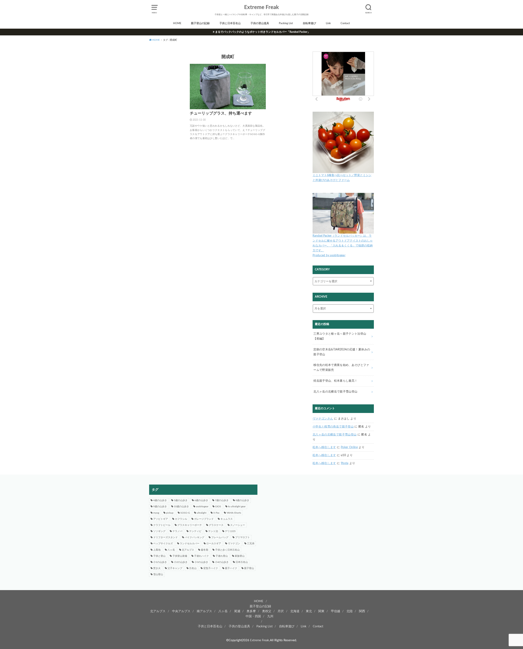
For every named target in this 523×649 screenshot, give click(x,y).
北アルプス (188, 550)
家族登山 (240, 556)
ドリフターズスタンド (165, 537)
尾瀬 (237, 611)
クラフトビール (161, 525)
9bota (345, 463)
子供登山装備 (179, 556)
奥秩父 (266, 611)
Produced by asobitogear (329, 255)
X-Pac (216, 513)
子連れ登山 (222, 556)
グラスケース (216, 525)
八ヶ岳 (171, 550)
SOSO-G (185, 513)
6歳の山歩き (201, 500)
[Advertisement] (320, 513)
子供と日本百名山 (230, 23)
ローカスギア (213, 543)
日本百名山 (242, 562)
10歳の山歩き (181, 506)
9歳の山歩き (160, 506)
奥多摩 (251, 611)
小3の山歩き (201, 562)
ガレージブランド (204, 519)
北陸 (349, 611)
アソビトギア (160, 519)
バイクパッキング (194, 537)
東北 (309, 611)
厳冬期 (204, 550)
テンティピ (195, 531)
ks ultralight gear (237, 506)
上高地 (157, 550)
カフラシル (181, 519)
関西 (362, 611)
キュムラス (226, 519)
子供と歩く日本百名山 (227, 550)
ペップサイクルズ (163, 543)
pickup (169, 513)
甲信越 (335, 611)
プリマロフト (242, 537)
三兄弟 (250, 543)
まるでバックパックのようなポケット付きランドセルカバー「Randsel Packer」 (262, 31)
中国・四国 (253, 616)
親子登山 (249, 568)
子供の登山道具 (259, 23)
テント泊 (213, 531)
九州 (270, 616)
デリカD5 (230, 531)
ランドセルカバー (189, 543)
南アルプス (204, 611)
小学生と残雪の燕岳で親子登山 (333, 426)
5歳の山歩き (181, 500)
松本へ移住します (324, 447)
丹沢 (281, 611)
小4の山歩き (222, 562)
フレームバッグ (219, 537)
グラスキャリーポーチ (189, 525)
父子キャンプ (175, 568)
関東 (321, 611)
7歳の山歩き (222, 500)
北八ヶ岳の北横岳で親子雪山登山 (334, 434)
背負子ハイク (210, 568)
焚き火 (157, 568)
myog (156, 513)
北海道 (294, 611)
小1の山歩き (160, 562)
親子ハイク (231, 568)
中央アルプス (181, 611)
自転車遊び (309, 23)
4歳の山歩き (160, 500)
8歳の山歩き (242, 500)
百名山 (193, 568)
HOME (177, 23)
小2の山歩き (181, 562)
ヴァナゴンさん (323, 418)
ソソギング (159, 531)
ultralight (201, 513)
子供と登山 (159, 556)
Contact (345, 23)
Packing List (286, 23)
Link (328, 23)
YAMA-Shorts (234, 513)
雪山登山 (158, 574)
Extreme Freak (261, 7)
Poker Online (349, 447)
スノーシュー (237, 525)
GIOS (218, 506)
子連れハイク (201, 556)
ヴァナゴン (234, 543)
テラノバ (177, 531)
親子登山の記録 (200, 23)
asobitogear (202, 506)
